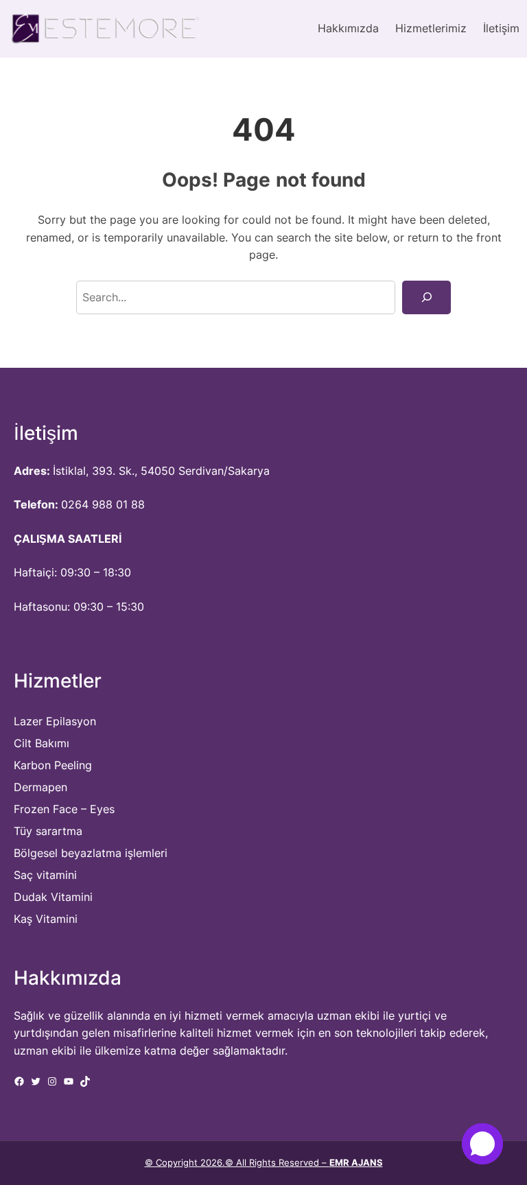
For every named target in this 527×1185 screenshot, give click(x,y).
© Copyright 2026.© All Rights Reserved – (264, 1162)
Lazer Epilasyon (55, 721)
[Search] (426, 297)
